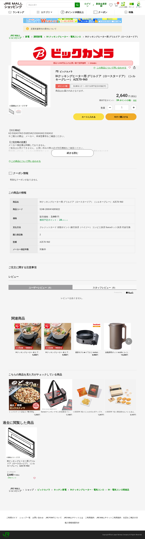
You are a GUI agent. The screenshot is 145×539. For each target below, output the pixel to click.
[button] (128, 341)
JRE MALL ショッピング (15, 36)
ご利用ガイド (11, 518)
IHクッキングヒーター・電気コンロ (87, 489)
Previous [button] (19, 86)
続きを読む (72, 153)
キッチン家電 (60, 489)
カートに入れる (89, 117)
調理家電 (38, 36)
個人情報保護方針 (72, 523)
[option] (29, 86)
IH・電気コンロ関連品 (118, 489)
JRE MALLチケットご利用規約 (108, 518)
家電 (27, 36)
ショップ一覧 (24, 518)
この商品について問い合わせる (111, 67)
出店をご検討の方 (130, 518)
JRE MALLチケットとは (73, 518)
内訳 (135, 100)
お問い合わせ (37, 518)
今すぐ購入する (121, 117)
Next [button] (39, 86)
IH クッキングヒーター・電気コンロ (64, 36)
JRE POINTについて (53, 518)
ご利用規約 (89, 518)
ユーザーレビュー (40, 287)
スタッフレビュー (104, 287)
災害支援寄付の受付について (43, 29)
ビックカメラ (43, 489)
